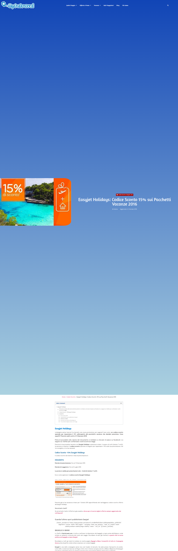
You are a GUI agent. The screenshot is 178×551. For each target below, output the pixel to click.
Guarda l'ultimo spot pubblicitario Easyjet (69, 417)
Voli (132, 194)
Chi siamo (125, 5)
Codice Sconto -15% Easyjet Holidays (67, 412)
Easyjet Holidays (62, 407)
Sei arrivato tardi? (64, 415)
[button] (168, 5)
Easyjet (128, 194)
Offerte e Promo (84, 5)
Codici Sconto (122, 194)
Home (63, 397)
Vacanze (96, 5)
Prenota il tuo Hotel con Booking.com (68, 420)
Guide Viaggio (70, 5)
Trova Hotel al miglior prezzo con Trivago (69, 421)
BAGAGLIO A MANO (64, 418)
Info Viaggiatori (109, 5)
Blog (118, 5)
